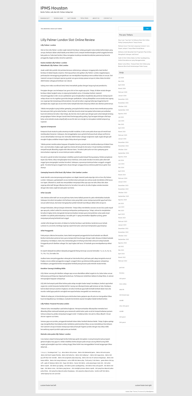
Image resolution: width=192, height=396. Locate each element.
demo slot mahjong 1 (82, 355)
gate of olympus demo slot (53, 363)
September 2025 (123, 110)
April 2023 (121, 214)
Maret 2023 (122, 217)
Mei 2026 (121, 81)
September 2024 (123, 153)
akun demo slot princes (69, 352)
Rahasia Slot (45, 18)
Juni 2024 (121, 164)
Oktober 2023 (122, 192)
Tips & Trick (84, 18)
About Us (96, 18)
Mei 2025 (121, 124)
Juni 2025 (121, 121)
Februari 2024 (122, 178)
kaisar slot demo (79, 363)
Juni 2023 (121, 207)
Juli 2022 (121, 246)
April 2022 (121, 253)
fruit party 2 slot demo (92, 360)
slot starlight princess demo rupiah (83, 368)
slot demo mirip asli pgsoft (94, 365)
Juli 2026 (121, 77)
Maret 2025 (122, 131)
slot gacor (122, 278)
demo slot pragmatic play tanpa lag (69, 357)
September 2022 (123, 239)
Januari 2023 (122, 225)
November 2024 (123, 146)
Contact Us (108, 18)
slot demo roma (50, 368)
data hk (121, 289)
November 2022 (123, 232)
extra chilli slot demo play (76, 360)
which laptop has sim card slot (50, 373)
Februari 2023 (122, 221)
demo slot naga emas (97, 355)
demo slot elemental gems (86, 352)
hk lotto (121, 273)
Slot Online (71, 18)
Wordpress (150, 391)
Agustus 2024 (122, 156)
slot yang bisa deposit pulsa (85, 371)
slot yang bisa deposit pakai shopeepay (62, 371)
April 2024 (121, 171)
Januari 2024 (122, 182)
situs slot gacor (124, 306)
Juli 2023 (121, 203)
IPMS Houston (54, 8)
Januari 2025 (122, 139)
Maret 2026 (122, 88)
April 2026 (121, 85)
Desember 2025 (123, 99)
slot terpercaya (124, 295)
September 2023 (123, 196)
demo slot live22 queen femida (51, 355)
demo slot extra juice (103, 352)
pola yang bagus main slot (94, 363)
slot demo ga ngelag (56, 365)
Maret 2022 (122, 257)
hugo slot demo (68, 363)
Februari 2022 (122, 261)
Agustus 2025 (122, 113)
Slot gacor (122, 322)
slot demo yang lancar (63, 368)
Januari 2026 (122, 95)
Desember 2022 (123, 228)
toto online (122, 284)
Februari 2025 (122, 135)
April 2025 (121, 128)
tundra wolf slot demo (102, 371)
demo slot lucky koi (68, 355)
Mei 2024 (121, 167)
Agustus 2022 (122, 243)
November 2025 (123, 103)
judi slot (121, 267)
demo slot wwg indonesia (58, 360)
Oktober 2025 (122, 106)
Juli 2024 (121, 160)
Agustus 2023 (122, 199)
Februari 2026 (122, 92)
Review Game (58, 18)
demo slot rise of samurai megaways (94, 357)
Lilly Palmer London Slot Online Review (68, 39)
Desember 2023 (123, 185)
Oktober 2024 (122, 149)
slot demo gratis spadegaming (74, 365)
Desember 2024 (123, 142)
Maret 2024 (122, 174)
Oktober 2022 (122, 235)
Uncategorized (52, 352)
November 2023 (123, 189)
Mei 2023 (121, 210)
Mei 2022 (121, 250)
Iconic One (129, 391)
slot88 (121, 300)
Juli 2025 (121, 117)
